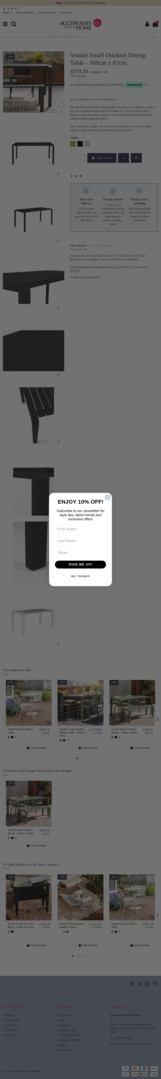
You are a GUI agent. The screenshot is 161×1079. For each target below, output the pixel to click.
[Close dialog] (107, 497)
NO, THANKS (80, 576)
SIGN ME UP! (80, 564)
